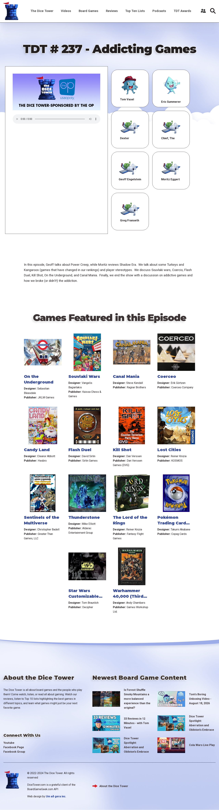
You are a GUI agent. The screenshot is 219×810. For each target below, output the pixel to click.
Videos (66, 11)
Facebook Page (13, 747)
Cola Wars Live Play (202, 745)
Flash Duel (79, 449)
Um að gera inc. (56, 796)
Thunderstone (84, 517)
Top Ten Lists (135, 11)
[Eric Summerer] (171, 85)
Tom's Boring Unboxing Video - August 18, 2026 (200, 699)
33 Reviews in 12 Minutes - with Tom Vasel (136, 723)
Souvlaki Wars (84, 376)
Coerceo (166, 376)
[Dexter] (130, 126)
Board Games (88, 11)
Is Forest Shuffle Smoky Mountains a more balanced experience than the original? (137, 698)
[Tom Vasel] (130, 85)
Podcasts (159, 11)
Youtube (8, 742)
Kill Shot (122, 449)
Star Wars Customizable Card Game (83, 596)
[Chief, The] (171, 126)
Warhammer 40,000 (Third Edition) (128, 596)
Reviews (112, 11)
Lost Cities (169, 449)
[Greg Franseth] (130, 208)
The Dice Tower (41, 11)
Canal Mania (126, 376)
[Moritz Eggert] (171, 167)
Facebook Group (14, 751)
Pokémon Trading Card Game (171, 523)
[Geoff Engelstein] (129, 167)
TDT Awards (182, 11)
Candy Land (37, 449)
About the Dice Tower (113, 786)
